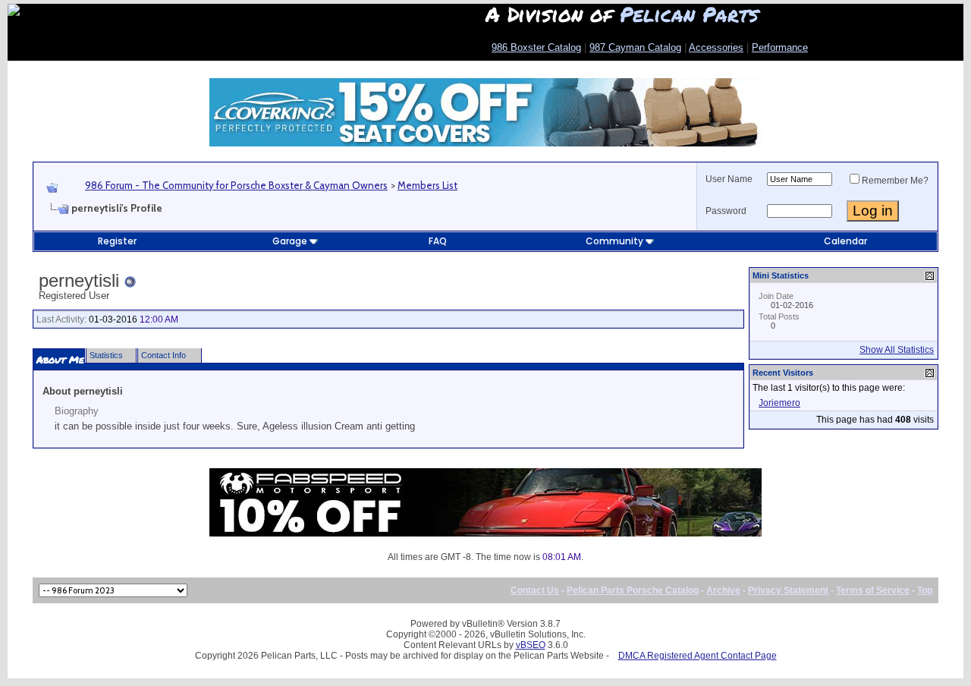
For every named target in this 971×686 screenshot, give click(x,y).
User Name (729, 179)
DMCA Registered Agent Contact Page (697, 655)
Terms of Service (873, 590)
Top (924, 590)
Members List (427, 185)
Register (117, 240)
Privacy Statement (788, 590)
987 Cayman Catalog (635, 47)
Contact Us (535, 590)
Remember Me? (895, 180)
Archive (723, 590)
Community (614, 240)
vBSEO (530, 645)
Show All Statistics (896, 350)
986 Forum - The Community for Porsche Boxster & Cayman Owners (236, 185)
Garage (289, 240)
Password (725, 211)
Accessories (716, 47)
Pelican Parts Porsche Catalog (633, 590)
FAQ (438, 240)
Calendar (845, 240)
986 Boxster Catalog (536, 47)
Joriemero (779, 403)
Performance (780, 47)
